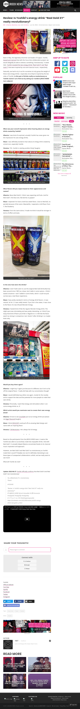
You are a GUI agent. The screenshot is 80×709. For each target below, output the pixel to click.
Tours (11, 10)
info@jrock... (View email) (64, 696)
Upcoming (69, 117)
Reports (27, 10)
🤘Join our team (44, 10)
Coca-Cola (10, 611)
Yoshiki (22, 611)
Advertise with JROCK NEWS (40, 706)
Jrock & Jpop (65, 121)
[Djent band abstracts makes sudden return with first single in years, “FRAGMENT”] (58, 98)
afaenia (8, 25)
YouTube (6, 587)
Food (17, 611)
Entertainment (43, 25)
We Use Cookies (55, 706)
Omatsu (26, 25)
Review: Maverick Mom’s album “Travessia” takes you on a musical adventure (39, 666)
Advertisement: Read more (60, 700)
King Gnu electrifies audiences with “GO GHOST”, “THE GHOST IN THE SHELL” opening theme (70, 105)
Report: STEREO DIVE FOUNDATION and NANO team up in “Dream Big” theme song (14, 666)
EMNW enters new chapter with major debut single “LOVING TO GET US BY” (69, 84)
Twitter (5, 594)
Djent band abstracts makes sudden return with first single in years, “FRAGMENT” (69, 94)
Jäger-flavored (10, 419)
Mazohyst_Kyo (16, 25)
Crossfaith (22, 417)
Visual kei (57, 121)
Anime (71, 121)
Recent (59, 117)
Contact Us (48, 706)
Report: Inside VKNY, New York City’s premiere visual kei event (15, 683)
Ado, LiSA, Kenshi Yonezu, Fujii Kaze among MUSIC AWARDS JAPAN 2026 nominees (39, 683)
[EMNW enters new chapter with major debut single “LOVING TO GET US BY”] (58, 88)
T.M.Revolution (15, 430)
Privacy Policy (63, 706)
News (5, 10)
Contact (34, 10)
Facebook (6, 592)
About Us (31, 706)
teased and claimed (9, 60)
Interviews (19, 10)
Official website (8, 585)
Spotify (5, 589)
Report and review (54, 25)
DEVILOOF (15, 423)
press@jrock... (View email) (61, 698)
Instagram (6, 597)
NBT (4, 25)
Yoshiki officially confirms (25, 471)
